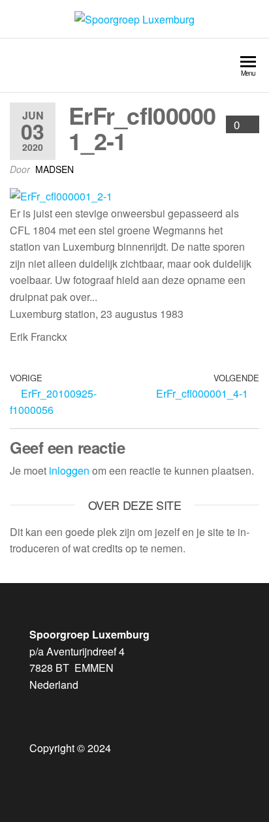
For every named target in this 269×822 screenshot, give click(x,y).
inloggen (69, 470)
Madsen (54, 169)
